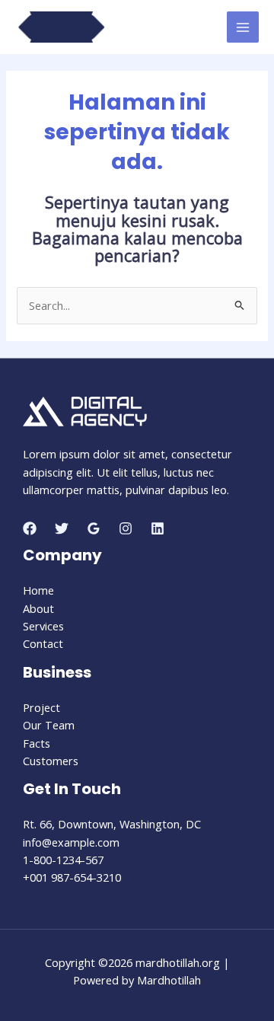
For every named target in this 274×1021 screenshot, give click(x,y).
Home (38, 590)
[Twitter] (61, 528)
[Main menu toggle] (243, 27)
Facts (36, 743)
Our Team (49, 724)
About (38, 608)
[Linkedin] (157, 528)
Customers (50, 760)
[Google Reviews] (93, 528)
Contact (43, 643)
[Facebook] (30, 528)
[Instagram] (125, 528)
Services (43, 625)
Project (41, 707)
